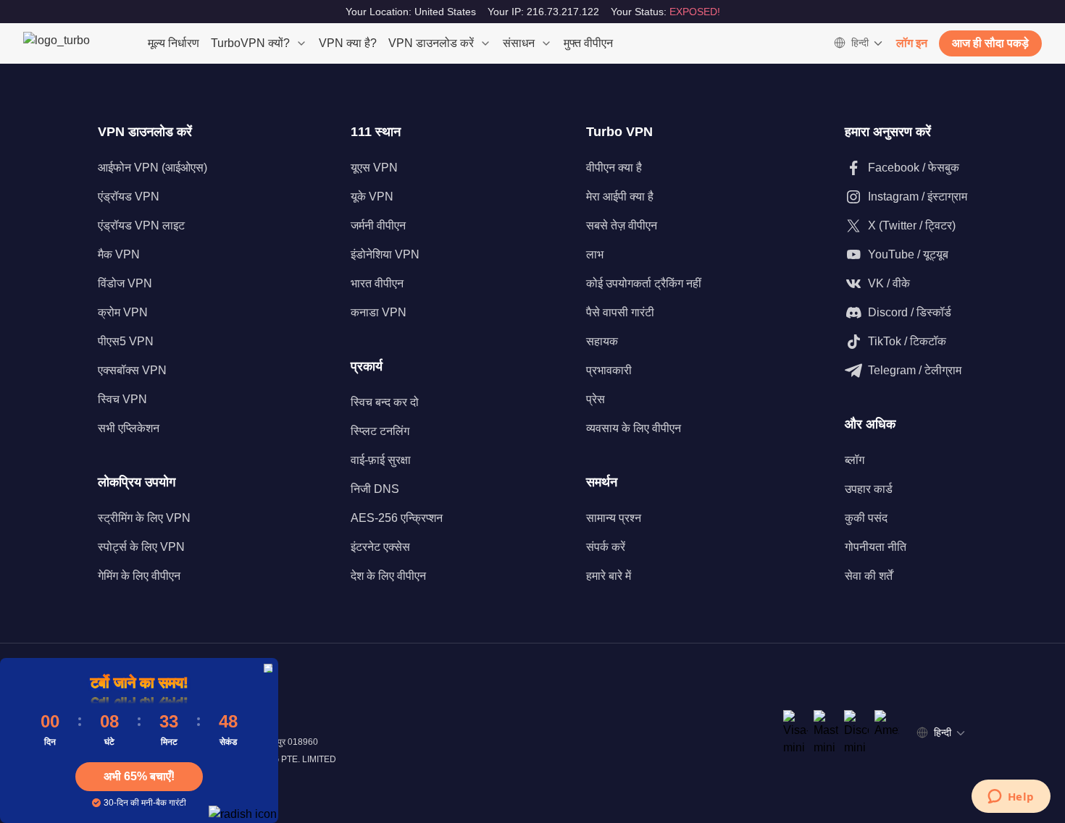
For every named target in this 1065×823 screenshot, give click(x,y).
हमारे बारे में (608, 576)
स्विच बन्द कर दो (385, 402)
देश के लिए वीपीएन (388, 576)
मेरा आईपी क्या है (619, 196)
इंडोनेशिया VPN (385, 254)
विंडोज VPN (125, 283)
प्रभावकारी (609, 370)
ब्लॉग (854, 460)
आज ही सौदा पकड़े (990, 43)
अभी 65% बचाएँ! (139, 776)
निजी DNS (375, 489)
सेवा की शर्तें (869, 576)
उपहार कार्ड (869, 489)
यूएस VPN (374, 167)
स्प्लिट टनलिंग (380, 431)
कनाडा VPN (378, 312)
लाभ (595, 254)
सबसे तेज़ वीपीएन (621, 225)
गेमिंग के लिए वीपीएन (139, 576)
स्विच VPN (122, 399)
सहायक (602, 341)
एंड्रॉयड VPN (128, 196)
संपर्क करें (605, 547)
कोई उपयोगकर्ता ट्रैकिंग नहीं (643, 283)
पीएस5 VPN (126, 341)
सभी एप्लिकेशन (128, 428)
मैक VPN (119, 254)
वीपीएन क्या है (614, 167)
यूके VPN (372, 196)
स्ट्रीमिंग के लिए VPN (144, 518)
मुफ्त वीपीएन (588, 43)
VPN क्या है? (348, 43)
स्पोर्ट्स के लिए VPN (141, 547)
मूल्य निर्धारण (173, 43)
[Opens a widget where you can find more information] (1011, 798)
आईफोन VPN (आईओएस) (152, 167)
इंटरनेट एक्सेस (380, 547)
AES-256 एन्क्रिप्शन (397, 518)
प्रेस (595, 399)
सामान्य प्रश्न (613, 518)
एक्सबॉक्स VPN (132, 370)
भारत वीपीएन (377, 283)
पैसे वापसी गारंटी (620, 312)
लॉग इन (911, 43)
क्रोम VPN (123, 312)
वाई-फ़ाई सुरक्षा (381, 460)
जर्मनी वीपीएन (378, 225)
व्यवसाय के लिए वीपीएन (633, 428)
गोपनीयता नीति (875, 547)
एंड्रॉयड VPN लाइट (141, 225)
